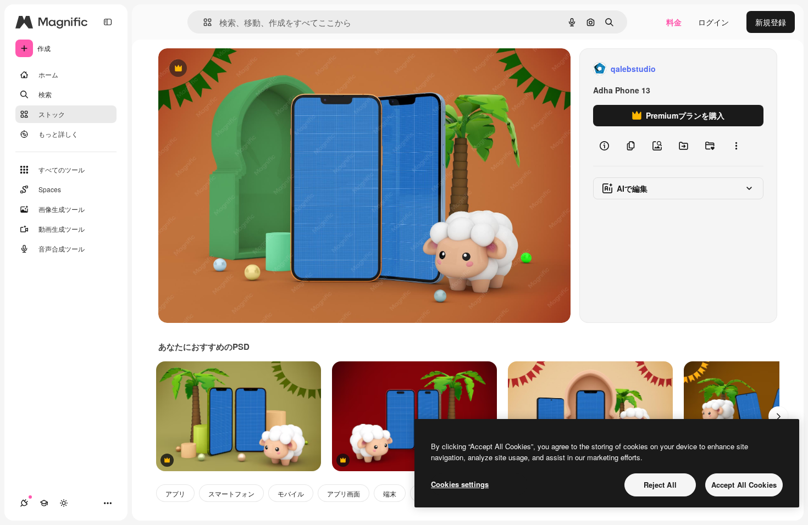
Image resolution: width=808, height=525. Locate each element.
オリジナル (233, 69)
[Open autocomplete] (203, 22)
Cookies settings (460, 484)
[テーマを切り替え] (64, 503)
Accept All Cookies (744, 484)
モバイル (291, 493)
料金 (674, 21)
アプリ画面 (343, 493)
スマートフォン (231, 493)
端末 (389, 493)
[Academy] (44, 503)
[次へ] (778, 416)
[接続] (24, 503)
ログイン (713, 21)
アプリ (175, 493)
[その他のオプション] (736, 146)
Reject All (660, 484)
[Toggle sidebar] (108, 22)
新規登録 (770, 21)
